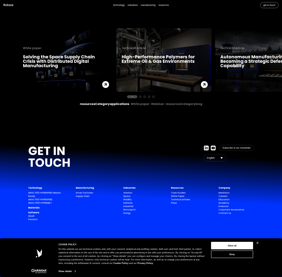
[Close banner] (257, 243)
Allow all (232, 245)
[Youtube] (213, 148)
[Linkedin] (206, 148)
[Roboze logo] (8, 5)
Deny (232, 254)
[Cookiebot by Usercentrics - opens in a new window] (39, 271)
